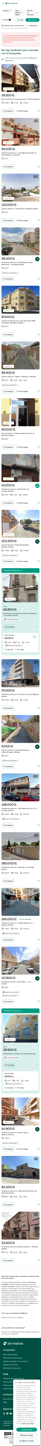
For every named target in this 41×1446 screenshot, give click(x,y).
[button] (4, 78)
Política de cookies (28, 1423)
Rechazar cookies (26, 1435)
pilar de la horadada (31, 13)
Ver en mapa (23, 111)
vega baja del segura (19, 13)
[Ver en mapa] (16, 649)
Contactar (9, 111)
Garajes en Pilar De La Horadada (12, 1317)
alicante (7, 11)
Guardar (34, 20)
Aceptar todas (26, 1430)
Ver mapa (20, 649)
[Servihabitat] (12, 3)
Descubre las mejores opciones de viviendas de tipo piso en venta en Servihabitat (20, 1333)
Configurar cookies (27, 1441)
